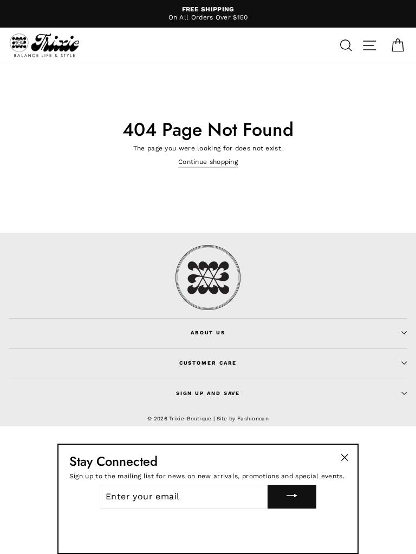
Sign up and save (208, 393)
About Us (208, 332)
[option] (208, 13)
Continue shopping (208, 162)
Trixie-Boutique (190, 418)
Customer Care (208, 363)
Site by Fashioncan (243, 418)
